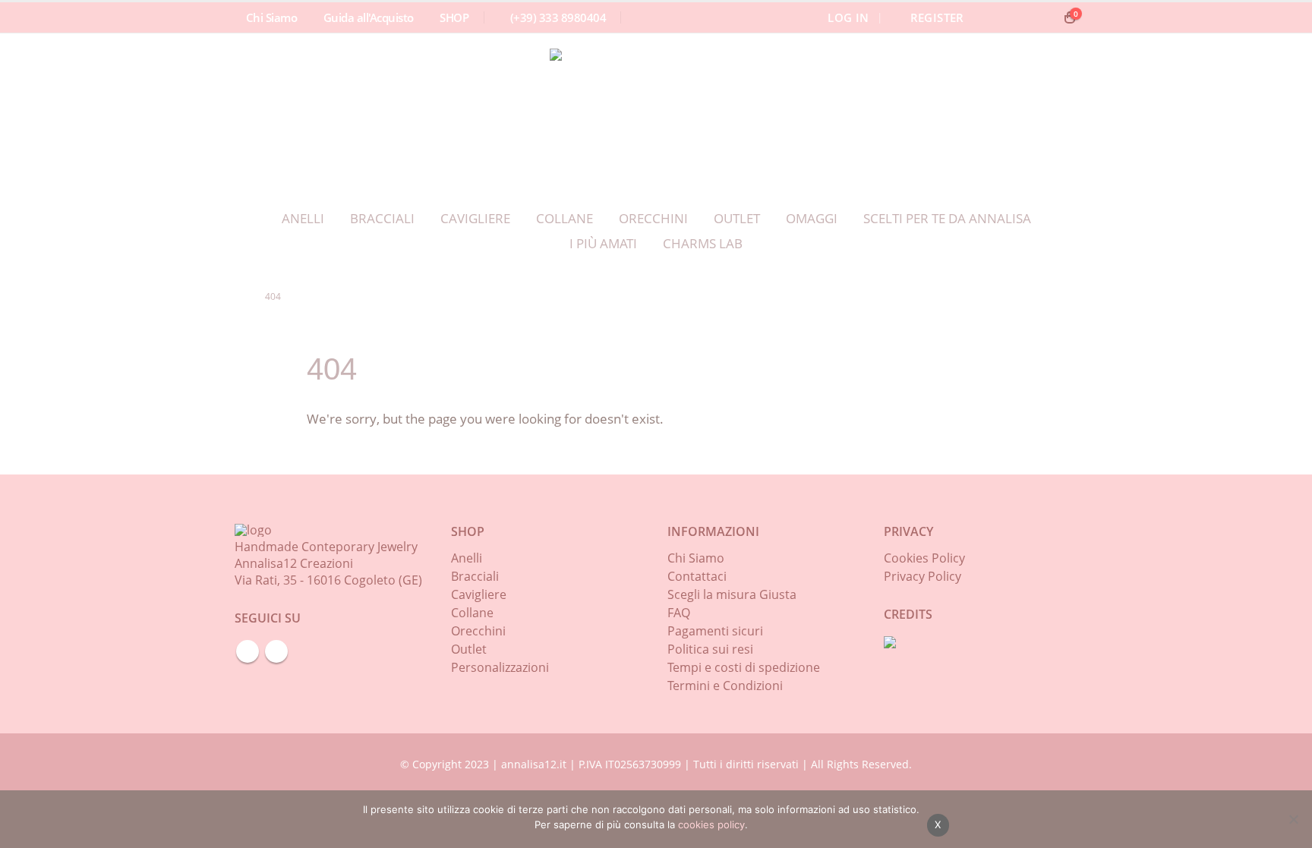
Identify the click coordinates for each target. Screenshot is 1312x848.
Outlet (737, 218)
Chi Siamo (272, 17)
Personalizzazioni (500, 667)
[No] (1293, 819)
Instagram (276, 651)
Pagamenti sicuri (715, 631)
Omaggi (811, 218)
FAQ (678, 612)
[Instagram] (1042, 17)
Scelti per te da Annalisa (947, 218)
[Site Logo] (645, 112)
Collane (564, 218)
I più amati (603, 243)
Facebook (247, 651)
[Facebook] (1016, 17)
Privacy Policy (922, 576)
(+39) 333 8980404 (558, 17)
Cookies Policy (924, 558)
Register (937, 17)
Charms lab (703, 243)
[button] (994, 17)
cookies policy (711, 824)
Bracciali (382, 218)
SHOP (454, 17)
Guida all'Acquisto (368, 17)
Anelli (303, 218)
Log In (848, 17)
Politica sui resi (710, 649)
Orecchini (653, 218)
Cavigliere (475, 218)
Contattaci (697, 576)
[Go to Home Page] (239, 297)
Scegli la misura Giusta (731, 594)
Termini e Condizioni (725, 685)
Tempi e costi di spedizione (743, 667)
